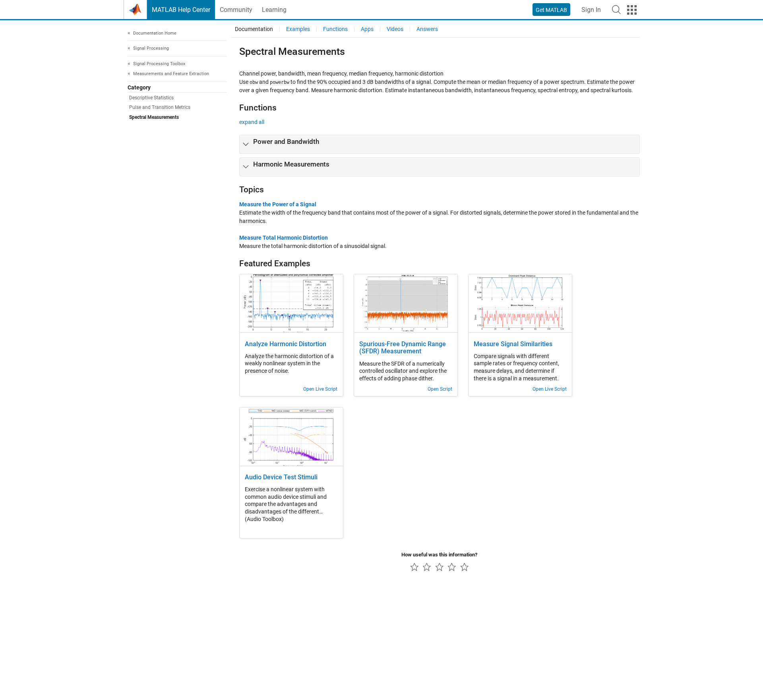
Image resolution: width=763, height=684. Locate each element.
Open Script (440, 389)
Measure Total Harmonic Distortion (283, 237)
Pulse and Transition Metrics (159, 107)
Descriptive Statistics (151, 98)
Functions (335, 29)
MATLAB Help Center (181, 10)
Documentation (254, 29)
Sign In (591, 10)
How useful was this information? (439, 555)
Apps (367, 29)
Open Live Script (320, 389)
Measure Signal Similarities (513, 344)
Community (236, 10)
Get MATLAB (551, 10)
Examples (298, 29)
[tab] (439, 144)
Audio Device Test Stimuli (281, 477)
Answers (427, 29)
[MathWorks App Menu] (632, 10)
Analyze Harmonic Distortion (285, 344)
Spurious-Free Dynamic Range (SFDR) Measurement (402, 348)
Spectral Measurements (154, 117)
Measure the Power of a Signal (277, 204)
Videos (395, 29)
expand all (251, 122)
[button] (616, 9)
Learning (274, 10)
